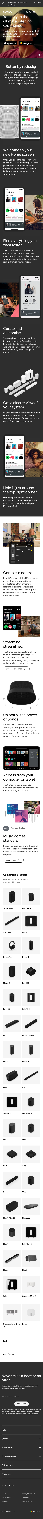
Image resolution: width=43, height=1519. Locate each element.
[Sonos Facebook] (3, 1485)
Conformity (26, 1498)
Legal (4, 1494)
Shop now (37, 2)
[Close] (3, 3)
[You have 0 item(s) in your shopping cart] (34, 12)
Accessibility (6, 1498)
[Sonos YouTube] (14, 1485)
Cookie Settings (27, 1501)
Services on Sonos (14, 669)
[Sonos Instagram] (7, 1485)
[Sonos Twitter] (11, 1485)
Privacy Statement (32, 1413)
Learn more (11, 860)
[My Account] (27, 12)
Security (5, 1501)
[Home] (7, 12)
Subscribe (21, 1404)
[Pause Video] (39, 55)
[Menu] (39, 12)
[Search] (30, 12)
